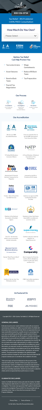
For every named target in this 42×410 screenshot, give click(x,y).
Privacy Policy (13, 400)
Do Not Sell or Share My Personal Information (20, 404)
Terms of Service (25, 400)
